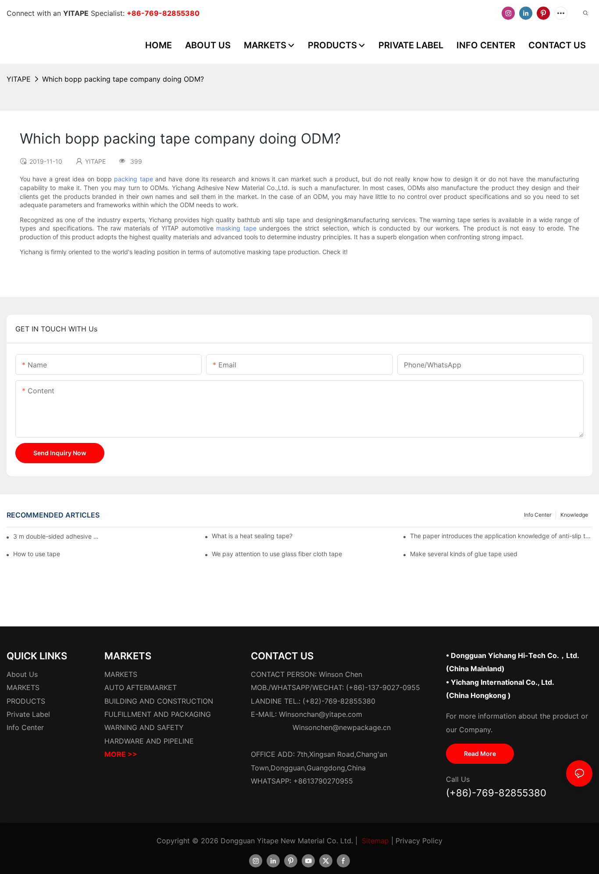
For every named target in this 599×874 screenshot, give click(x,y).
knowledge (574, 514)
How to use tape (36, 553)
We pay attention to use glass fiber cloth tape (277, 553)
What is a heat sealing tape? (252, 536)
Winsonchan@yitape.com (320, 714)
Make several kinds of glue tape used (463, 553)
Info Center (537, 514)
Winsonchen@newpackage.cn (341, 727)
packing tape (133, 179)
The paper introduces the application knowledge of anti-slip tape (501, 536)
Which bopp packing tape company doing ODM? (123, 79)
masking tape (236, 228)
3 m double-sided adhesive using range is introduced (57, 536)
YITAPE (19, 79)
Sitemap (375, 840)
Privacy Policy (419, 840)
